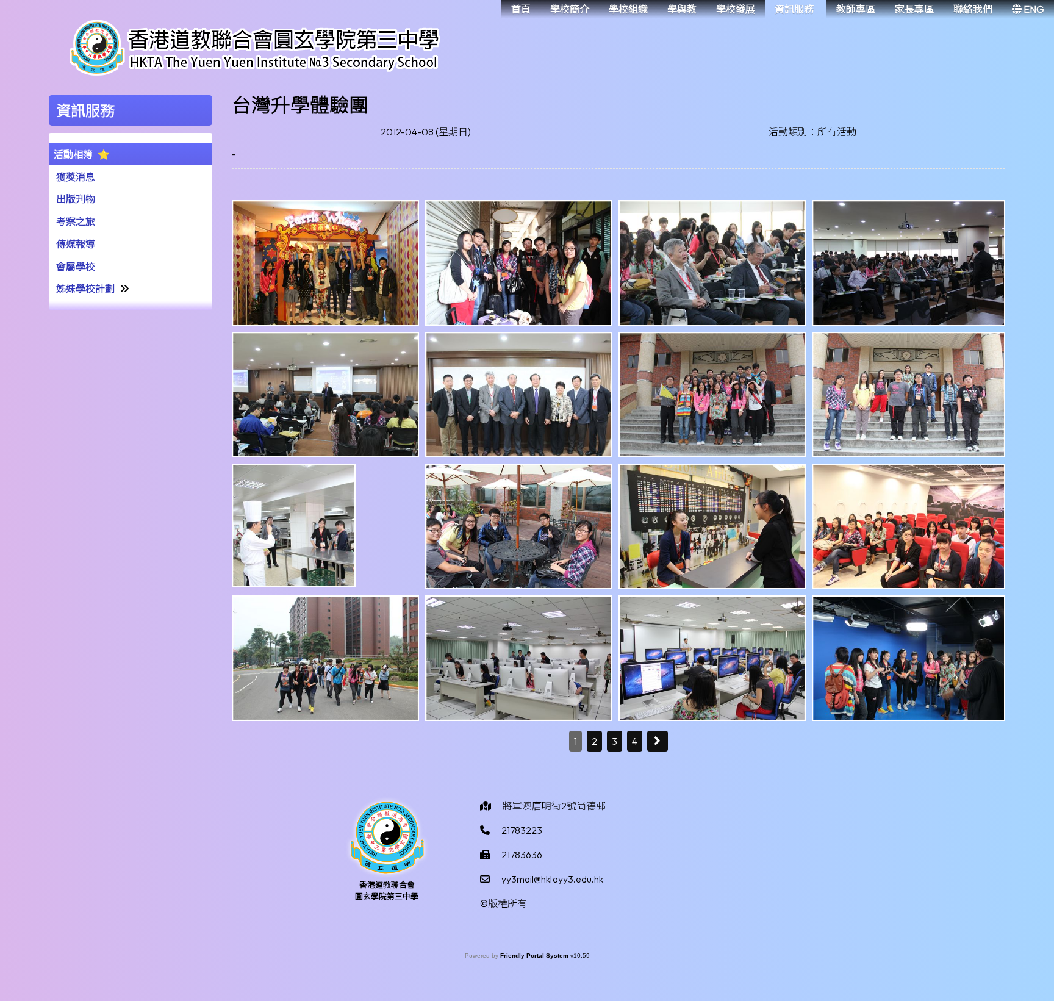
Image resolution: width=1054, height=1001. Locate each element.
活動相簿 (73, 154)
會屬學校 (75, 266)
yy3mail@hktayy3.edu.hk (552, 879)
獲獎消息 (75, 177)
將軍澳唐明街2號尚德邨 (554, 806)
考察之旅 (75, 221)
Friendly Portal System (535, 955)
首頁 (521, 9)
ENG (1033, 9)
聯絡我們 (972, 9)
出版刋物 (75, 199)
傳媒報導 (75, 244)
